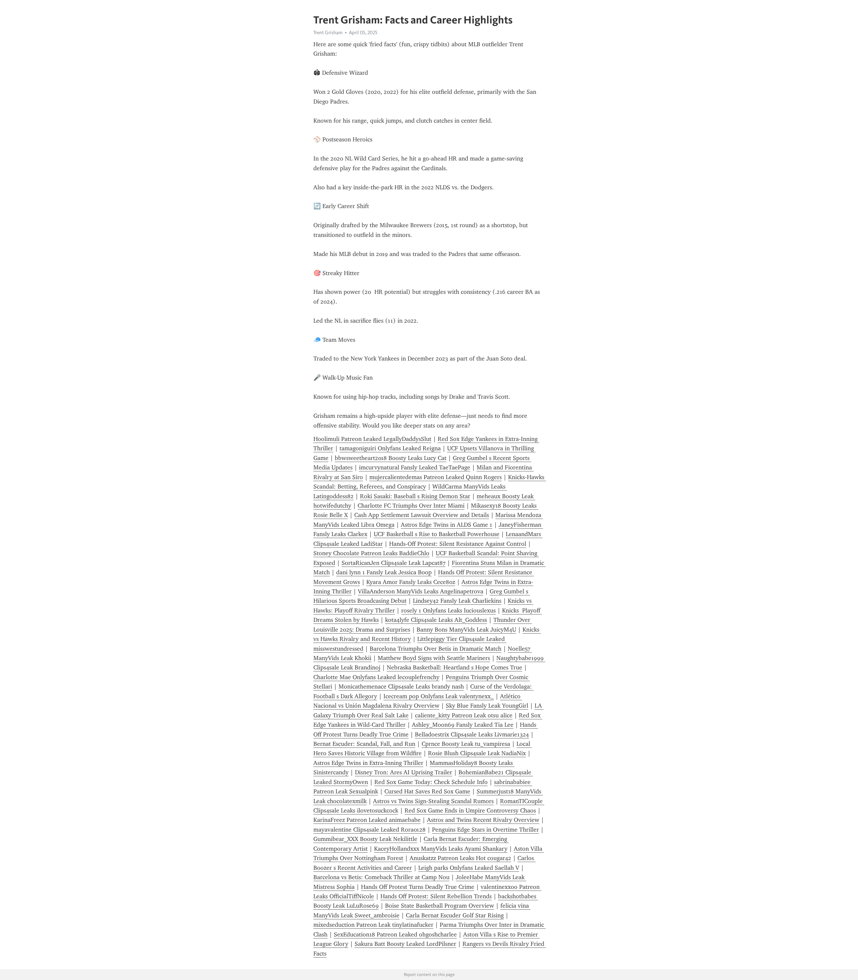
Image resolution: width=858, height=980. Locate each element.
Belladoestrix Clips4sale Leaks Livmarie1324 (472, 734)
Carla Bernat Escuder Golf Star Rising (455, 915)
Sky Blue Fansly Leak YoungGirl (487, 705)
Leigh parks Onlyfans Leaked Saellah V (468, 867)
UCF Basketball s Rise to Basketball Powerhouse (436, 534)
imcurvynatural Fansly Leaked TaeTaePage (414, 467)
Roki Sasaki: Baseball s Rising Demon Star (415, 496)
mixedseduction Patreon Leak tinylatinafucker (373, 924)
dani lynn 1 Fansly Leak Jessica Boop (384, 572)
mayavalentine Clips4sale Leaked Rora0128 (369, 829)
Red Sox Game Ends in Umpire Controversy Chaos (470, 810)
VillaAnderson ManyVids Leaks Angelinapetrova (420, 591)
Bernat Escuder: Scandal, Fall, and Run (364, 743)
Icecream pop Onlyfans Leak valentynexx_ (438, 696)
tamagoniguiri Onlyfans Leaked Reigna (390, 448)
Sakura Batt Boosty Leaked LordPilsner (405, 944)
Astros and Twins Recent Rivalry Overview (483, 820)
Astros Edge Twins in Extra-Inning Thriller (368, 763)
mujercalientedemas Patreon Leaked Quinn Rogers (435, 477)
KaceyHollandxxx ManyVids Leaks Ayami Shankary (440, 848)
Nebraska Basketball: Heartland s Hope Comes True (454, 667)
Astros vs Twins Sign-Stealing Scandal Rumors (433, 801)
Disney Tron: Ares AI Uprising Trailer (403, 772)
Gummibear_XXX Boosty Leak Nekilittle (365, 839)
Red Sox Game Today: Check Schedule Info (431, 782)
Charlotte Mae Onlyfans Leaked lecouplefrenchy (376, 677)
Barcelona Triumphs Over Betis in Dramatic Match (435, 648)
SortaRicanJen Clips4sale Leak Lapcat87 (393, 563)
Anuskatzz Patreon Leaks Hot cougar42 (460, 858)
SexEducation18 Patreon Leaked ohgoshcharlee (395, 934)
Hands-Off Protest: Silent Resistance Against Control (457, 543)
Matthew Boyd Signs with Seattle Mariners (434, 658)
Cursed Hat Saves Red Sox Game (427, 791)
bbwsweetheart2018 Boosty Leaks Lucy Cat (390, 458)
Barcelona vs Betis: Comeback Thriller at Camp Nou (381, 877)
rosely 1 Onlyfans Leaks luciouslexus (448, 610)
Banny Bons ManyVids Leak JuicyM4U (466, 629)
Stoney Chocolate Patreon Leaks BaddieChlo (371, 553)
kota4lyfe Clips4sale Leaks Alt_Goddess (436, 620)
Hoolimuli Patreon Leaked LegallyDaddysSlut (372, 439)
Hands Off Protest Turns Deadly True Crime (417, 887)
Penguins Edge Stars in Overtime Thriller (485, 829)
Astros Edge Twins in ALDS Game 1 (446, 524)
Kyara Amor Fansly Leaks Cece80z (410, 582)
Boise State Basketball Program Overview (439, 905)
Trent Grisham (328, 32)
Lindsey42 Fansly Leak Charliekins (457, 600)
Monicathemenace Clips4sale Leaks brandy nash (401, 686)
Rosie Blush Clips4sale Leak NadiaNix (477, 753)
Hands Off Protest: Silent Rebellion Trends (436, 896)
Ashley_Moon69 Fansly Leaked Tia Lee (462, 724)
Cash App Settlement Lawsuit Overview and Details (421, 515)
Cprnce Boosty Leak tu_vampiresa (466, 743)
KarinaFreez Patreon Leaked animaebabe (367, 820)
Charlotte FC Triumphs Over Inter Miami (411, 505)
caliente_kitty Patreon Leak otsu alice (463, 715)
